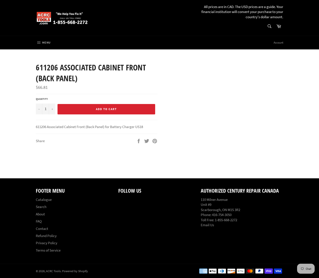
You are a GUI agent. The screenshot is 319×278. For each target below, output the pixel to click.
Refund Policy (46, 235)
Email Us (207, 225)
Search (41, 206)
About (40, 214)
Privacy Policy (46, 243)
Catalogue (44, 199)
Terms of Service (48, 250)
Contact (42, 228)
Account (278, 42)
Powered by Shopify (75, 271)
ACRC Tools (53, 271)
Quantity (42, 99)
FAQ (39, 221)
